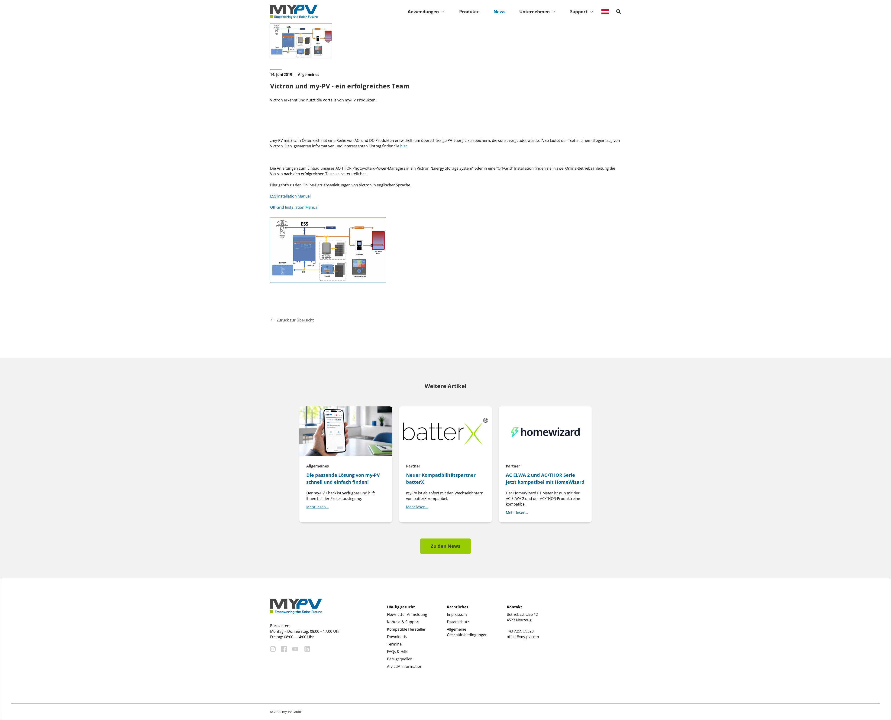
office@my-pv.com (523, 636)
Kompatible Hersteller (406, 629)
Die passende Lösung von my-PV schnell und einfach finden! (343, 478)
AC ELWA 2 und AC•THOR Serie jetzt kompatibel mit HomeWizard (545, 478)
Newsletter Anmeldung (407, 614)
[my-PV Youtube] (295, 649)
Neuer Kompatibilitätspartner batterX (441, 478)
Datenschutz (458, 621)
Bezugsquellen (400, 659)
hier (403, 146)
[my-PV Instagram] (273, 649)
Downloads (397, 636)
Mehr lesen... (317, 506)
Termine (394, 644)
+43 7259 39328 (520, 631)
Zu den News (445, 546)
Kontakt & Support (403, 621)
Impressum (457, 614)
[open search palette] (618, 11)
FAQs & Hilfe (397, 651)
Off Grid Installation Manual (294, 207)
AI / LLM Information (404, 666)
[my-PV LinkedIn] (307, 649)
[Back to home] (294, 12)
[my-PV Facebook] (284, 649)
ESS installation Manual (290, 196)
